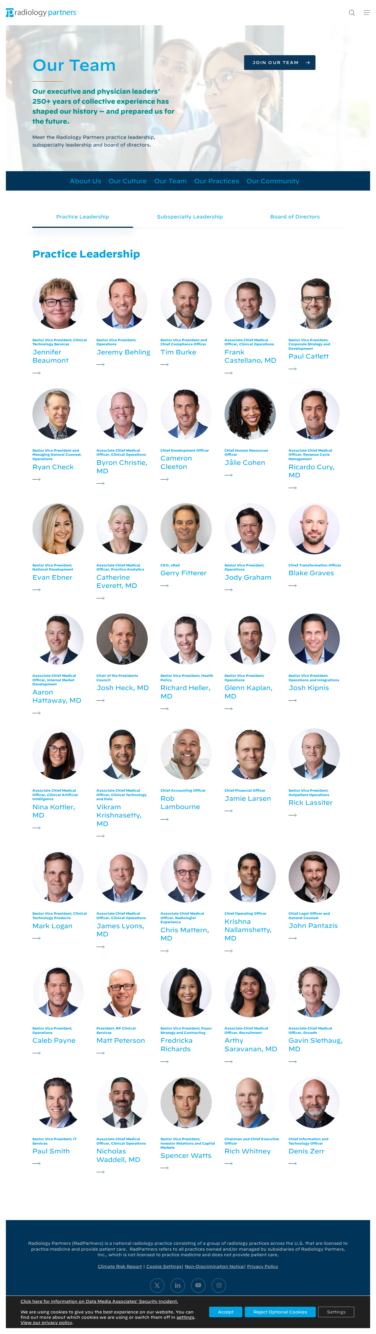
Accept (226, 1312)
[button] (367, 13)
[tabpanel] (188, 711)
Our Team (170, 180)
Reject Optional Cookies (280, 1312)
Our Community (272, 180)
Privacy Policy (262, 1266)
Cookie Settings (164, 1266)
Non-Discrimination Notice (214, 1266)
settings (185, 1317)
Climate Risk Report (120, 1266)
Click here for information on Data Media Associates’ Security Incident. (99, 1301)
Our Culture (127, 180)
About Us (85, 180)
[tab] (82, 217)
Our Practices (216, 180)
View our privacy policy (46, 1322)
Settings (336, 1312)
